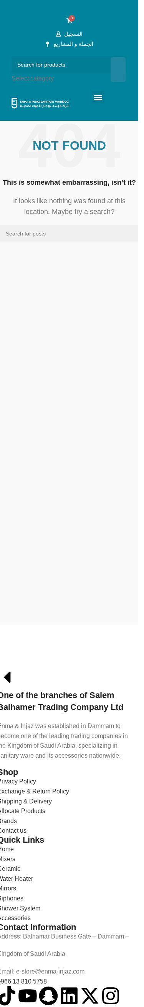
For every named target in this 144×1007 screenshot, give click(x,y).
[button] (98, 97)
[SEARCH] (118, 69)
